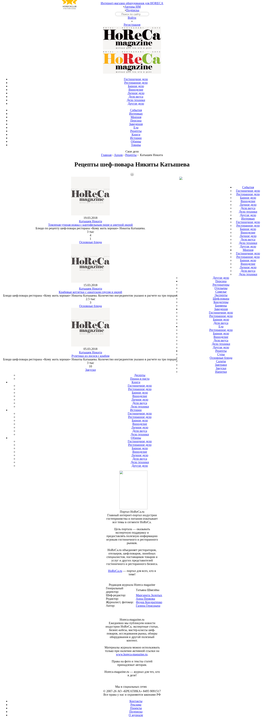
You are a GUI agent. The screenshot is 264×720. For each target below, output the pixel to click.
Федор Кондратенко (149, 602)
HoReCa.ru (115, 570)
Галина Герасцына (148, 605)
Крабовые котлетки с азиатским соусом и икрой (90, 292)
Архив (118, 155)
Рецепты (131, 155)
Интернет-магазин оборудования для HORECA (132, 3)
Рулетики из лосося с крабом (90, 355)
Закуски (90, 369)
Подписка (132, 10)
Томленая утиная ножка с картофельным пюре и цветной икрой (90, 224)
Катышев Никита (90, 221)
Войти (132, 17)
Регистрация (132, 24)
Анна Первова (145, 598)
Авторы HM (132, 6)
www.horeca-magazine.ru (131, 654)
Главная (106, 155)
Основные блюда (90, 242)
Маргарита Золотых (149, 595)
